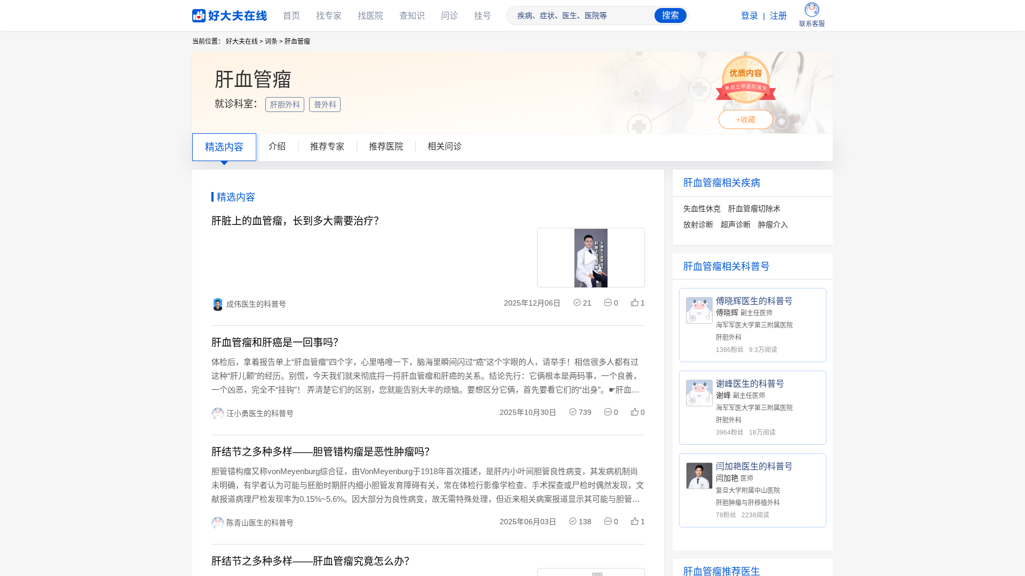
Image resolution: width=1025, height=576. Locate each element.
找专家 (329, 15)
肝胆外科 (286, 104)
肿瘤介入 (773, 224)
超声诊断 (736, 224)
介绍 (277, 146)
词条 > (274, 41)
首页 (291, 15)
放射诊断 (698, 224)
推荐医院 (386, 146)
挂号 (482, 15)
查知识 (412, 15)
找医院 (370, 15)
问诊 (449, 15)
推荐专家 (327, 146)
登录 (749, 15)
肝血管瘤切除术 (754, 208)
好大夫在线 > (244, 41)
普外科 (326, 104)
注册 (778, 15)
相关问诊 (445, 146)
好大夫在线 (213, 13)
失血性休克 (702, 208)
